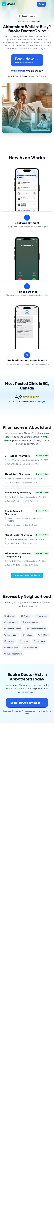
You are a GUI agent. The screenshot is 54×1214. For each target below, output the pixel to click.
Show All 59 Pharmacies (25, 575)
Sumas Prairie (12, 647)
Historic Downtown (38, 629)
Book (41, 4)
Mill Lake (10, 641)
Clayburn (43, 616)
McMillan (44, 635)
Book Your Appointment (25, 702)
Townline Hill (32, 647)
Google (41, 401)
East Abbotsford (14, 629)
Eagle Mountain (31, 622)
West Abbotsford (14, 654)
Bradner (27, 616)
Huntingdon (12, 635)
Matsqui (29, 635)
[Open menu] (49, 4)
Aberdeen (11, 616)
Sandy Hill (41, 641)
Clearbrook (12, 622)
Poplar (25, 641)
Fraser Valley (23, 21)
